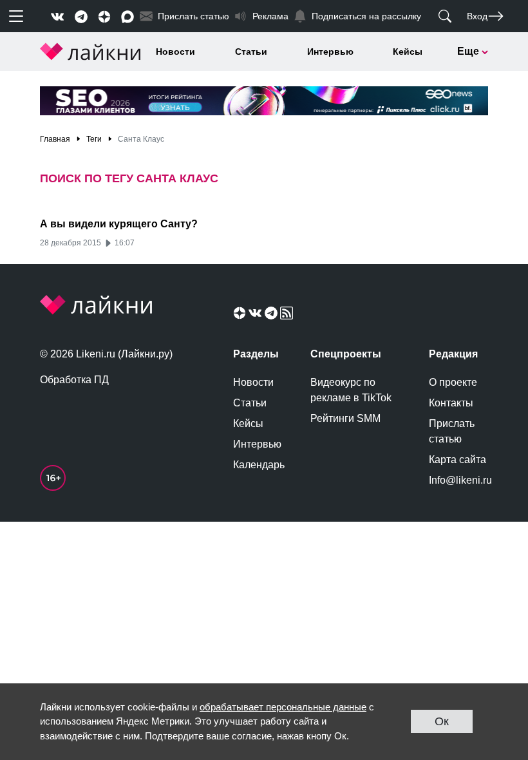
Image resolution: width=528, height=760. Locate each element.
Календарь (259, 464)
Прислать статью (452, 431)
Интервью (330, 51)
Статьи (251, 51)
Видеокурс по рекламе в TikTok (350, 390)
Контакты (451, 402)
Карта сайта (457, 459)
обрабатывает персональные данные (283, 706)
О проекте (453, 382)
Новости (175, 51)
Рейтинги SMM (345, 418)
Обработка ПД (74, 379)
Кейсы (407, 51)
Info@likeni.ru (458, 480)
